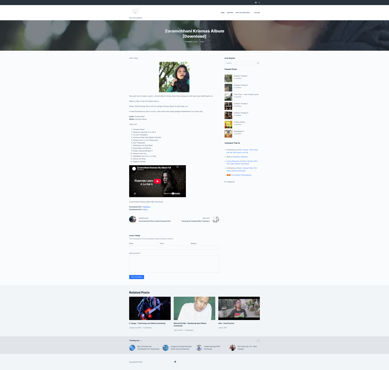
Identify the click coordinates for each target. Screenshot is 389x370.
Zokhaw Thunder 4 (241, 113)
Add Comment (135, 253)
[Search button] (258, 63)
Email (162, 243)
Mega (145, 209)
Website (193, 243)
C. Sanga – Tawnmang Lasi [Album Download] (147, 323)
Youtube (257, 12)
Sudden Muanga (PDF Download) (212, 347)
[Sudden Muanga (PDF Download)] (199, 348)
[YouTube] (255, 2)
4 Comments (189, 330)
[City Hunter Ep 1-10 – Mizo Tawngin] (232, 348)
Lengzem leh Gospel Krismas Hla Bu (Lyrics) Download (181, 347)
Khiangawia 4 (239, 131)
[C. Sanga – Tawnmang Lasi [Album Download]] (150, 308)
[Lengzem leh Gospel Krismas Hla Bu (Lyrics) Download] (166, 348)
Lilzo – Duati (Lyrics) (226, 323)
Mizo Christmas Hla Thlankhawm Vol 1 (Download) (148, 347)
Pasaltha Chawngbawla (242, 175)
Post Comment (136, 277)
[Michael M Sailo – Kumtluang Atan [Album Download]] (194, 308)
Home (222, 12)
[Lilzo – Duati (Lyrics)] (239, 308)
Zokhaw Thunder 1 (241, 76)
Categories (230, 182)
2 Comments (147, 328)
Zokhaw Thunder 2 (241, 104)
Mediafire (146, 207)
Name (131, 243)
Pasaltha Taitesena (240, 157)
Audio (202, 41)
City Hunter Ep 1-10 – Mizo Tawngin (247, 347)
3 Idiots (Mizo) (239, 122)
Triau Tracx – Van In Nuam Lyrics (246, 94)
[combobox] (240, 63)
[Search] (259, 2)
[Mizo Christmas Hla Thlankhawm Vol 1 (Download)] (132, 348)
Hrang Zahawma (233, 161)
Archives (230, 12)
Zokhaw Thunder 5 (241, 85)
